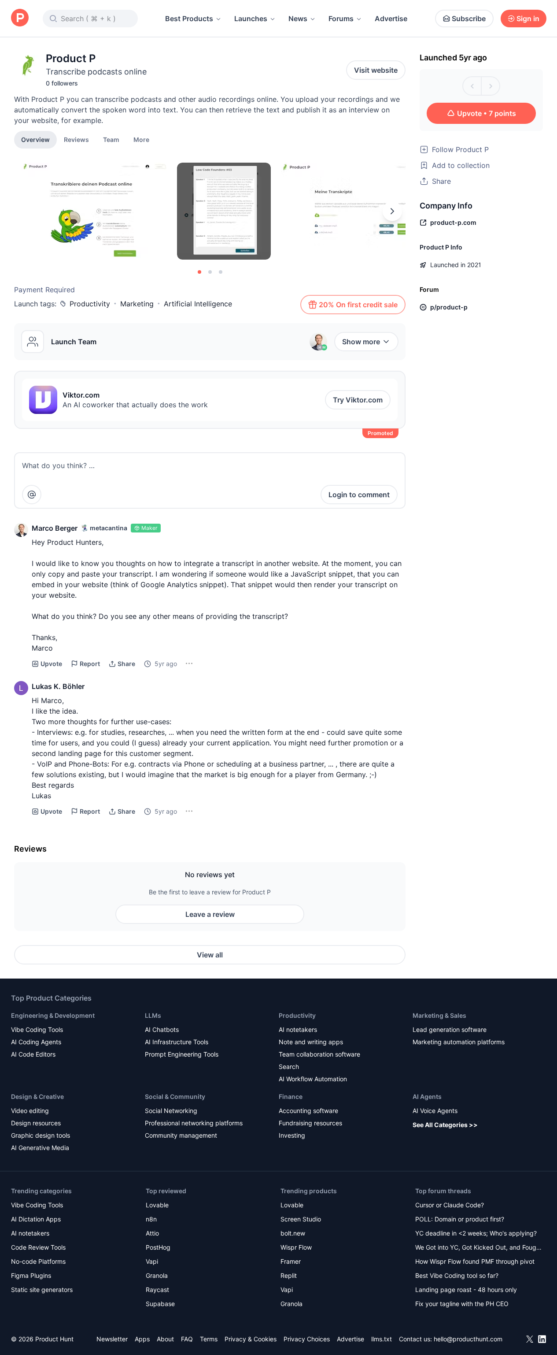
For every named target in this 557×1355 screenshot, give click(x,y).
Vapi (152, 1261)
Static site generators (42, 1289)
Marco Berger (54, 528)
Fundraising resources (310, 1123)
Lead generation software (450, 1029)
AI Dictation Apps (36, 1219)
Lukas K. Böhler (58, 686)
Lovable (157, 1205)
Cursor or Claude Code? (449, 1205)
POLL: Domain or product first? (459, 1219)
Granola (157, 1275)
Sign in (527, 18)
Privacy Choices (307, 1339)
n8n (151, 1219)
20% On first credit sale (358, 304)
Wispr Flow (296, 1247)
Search (289, 1066)
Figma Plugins (31, 1275)
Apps (142, 1339)
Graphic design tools (40, 1135)
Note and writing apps (311, 1042)
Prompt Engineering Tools (181, 1054)
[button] (141, 139)
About (165, 1339)
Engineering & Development (53, 1015)
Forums (341, 18)
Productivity (90, 303)
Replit (288, 1275)
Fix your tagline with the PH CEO (462, 1303)
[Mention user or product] (31, 494)
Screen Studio (300, 1219)
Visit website (376, 70)
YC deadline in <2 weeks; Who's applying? (476, 1233)
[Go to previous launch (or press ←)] (472, 86)
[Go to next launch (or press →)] (490, 86)
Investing (292, 1135)
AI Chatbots (162, 1029)
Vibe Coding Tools (37, 1029)
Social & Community (175, 1096)
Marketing (137, 303)
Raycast (157, 1289)
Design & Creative (37, 1096)
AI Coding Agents (36, 1042)
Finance (290, 1096)
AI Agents (427, 1096)
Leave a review (210, 914)
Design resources (36, 1123)
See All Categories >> (445, 1124)
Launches (250, 18)
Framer (290, 1261)
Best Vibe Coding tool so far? (456, 1275)
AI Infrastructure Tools (176, 1042)
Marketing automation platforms (459, 1042)
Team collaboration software (319, 1054)
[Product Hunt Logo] (20, 18)
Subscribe (469, 18)
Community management (181, 1135)
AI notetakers (298, 1029)
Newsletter (112, 1339)
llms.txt (381, 1339)
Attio (152, 1233)
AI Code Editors (33, 1054)
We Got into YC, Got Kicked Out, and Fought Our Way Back (478, 1248)
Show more (361, 341)
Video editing (30, 1110)
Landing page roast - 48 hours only (466, 1289)
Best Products (189, 18)
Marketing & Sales (439, 1015)
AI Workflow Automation (313, 1079)
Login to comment (359, 494)
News (297, 18)
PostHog (158, 1247)
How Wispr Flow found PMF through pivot (475, 1261)
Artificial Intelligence (198, 303)
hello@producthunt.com (468, 1339)
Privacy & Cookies (251, 1339)
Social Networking (171, 1110)
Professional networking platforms (194, 1123)
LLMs (153, 1015)
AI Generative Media (40, 1147)
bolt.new (292, 1233)
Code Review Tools (38, 1247)
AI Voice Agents (435, 1110)
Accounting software (308, 1110)
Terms (209, 1339)
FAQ (187, 1339)
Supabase (160, 1303)
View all (210, 954)
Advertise (391, 18)
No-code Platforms (38, 1261)
